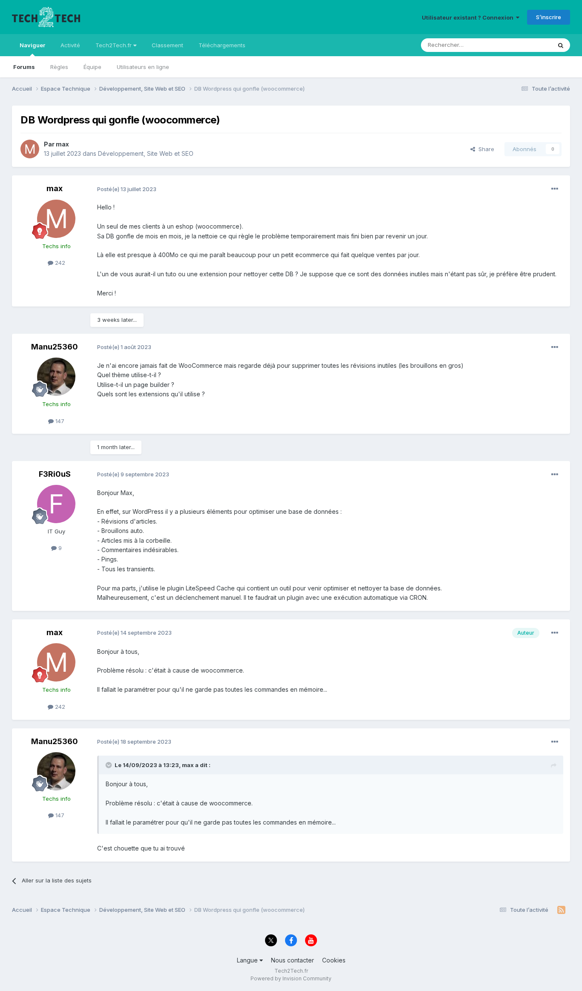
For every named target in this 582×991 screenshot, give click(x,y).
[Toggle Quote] (109, 765)
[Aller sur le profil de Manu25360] (56, 377)
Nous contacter (292, 960)
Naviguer (32, 45)
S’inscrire (548, 17)
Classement (167, 45)
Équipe (92, 66)
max (62, 144)
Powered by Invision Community (291, 978)
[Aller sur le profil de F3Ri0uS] (56, 504)
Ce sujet (529, 45)
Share (484, 149)
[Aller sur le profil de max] (29, 149)
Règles (59, 66)
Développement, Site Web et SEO (145, 153)
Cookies (334, 960)
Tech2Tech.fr (114, 45)
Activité (70, 45)
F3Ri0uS (55, 474)
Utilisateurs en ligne (143, 66)
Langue (248, 960)
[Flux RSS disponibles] (561, 910)
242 (59, 262)
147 (59, 421)
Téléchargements (222, 45)
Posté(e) (126, 189)
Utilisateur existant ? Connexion (469, 17)
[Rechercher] (560, 45)
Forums (24, 66)
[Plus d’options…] (554, 189)
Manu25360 (54, 346)
